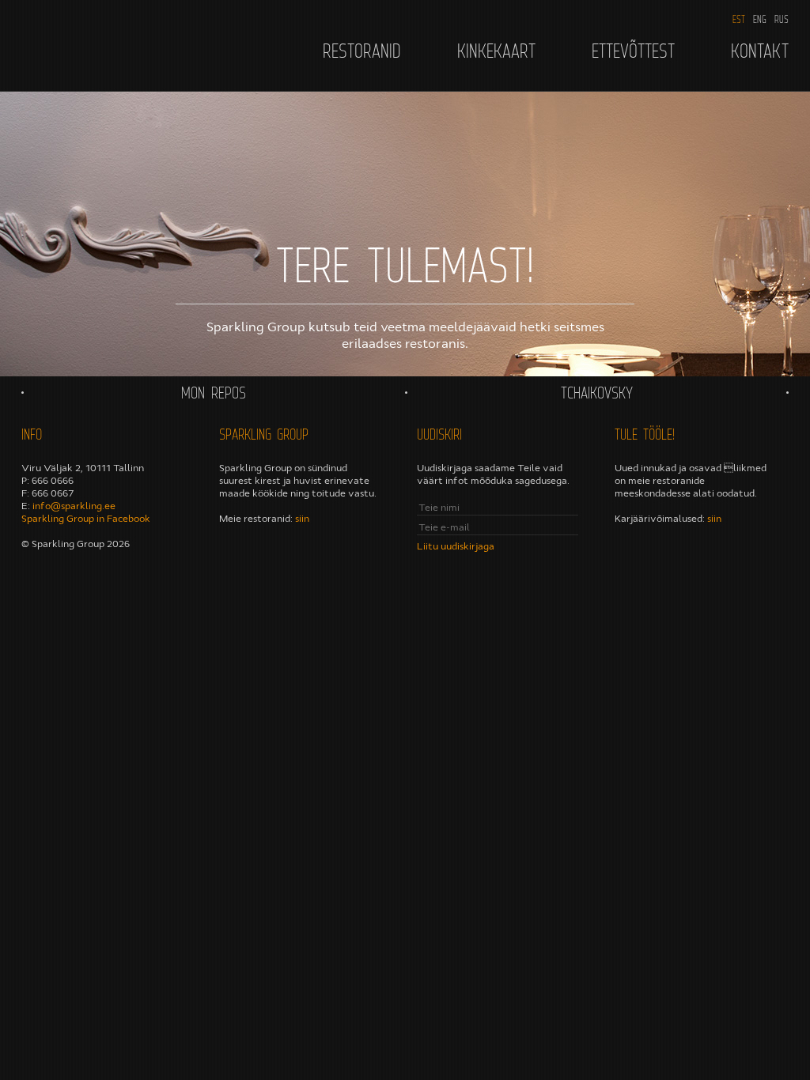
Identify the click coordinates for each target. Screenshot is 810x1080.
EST (738, 19)
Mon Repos (213, 392)
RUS (781, 19)
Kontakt (760, 50)
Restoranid (362, 50)
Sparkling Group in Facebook (85, 518)
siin (302, 518)
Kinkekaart (496, 50)
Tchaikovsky (597, 392)
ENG (759, 19)
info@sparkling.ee (73, 506)
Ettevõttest (633, 50)
